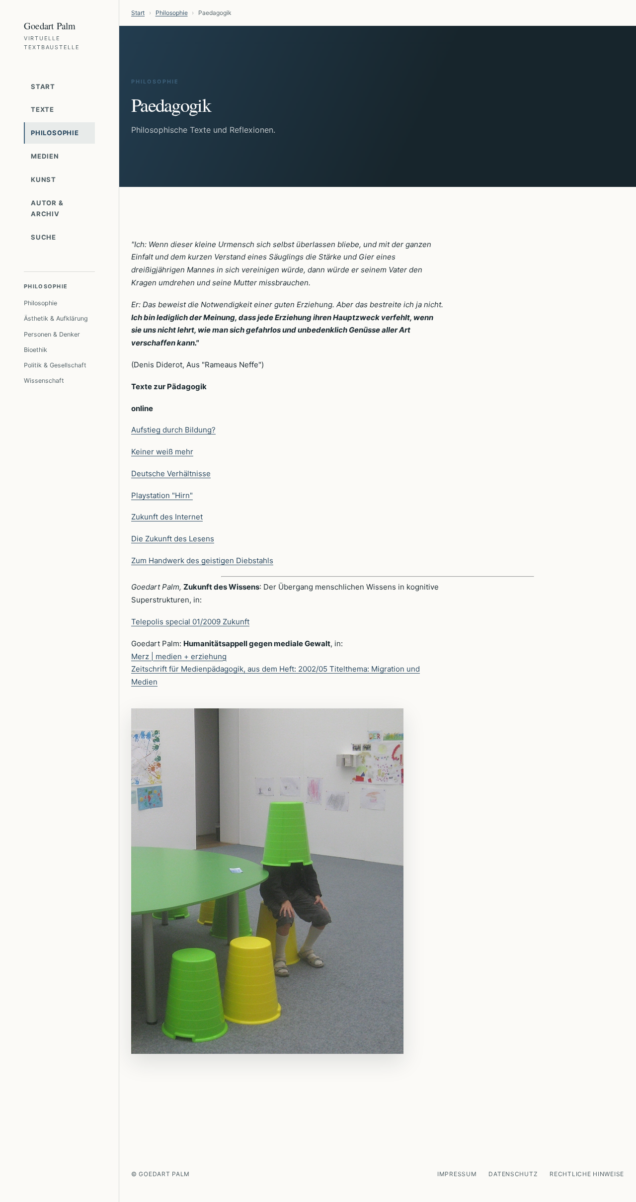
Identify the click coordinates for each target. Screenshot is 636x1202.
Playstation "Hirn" (162, 495)
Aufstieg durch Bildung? (173, 429)
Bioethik (35, 349)
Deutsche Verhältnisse (171, 473)
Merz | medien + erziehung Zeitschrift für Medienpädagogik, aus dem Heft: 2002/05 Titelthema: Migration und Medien (275, 669)
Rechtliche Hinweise (587, 1174)
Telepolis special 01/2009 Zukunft (190, 621)
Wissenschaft (44, 380)
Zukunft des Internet (167, 516)
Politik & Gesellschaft (55, 365)
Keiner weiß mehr (162, 451)
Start (43, 86)
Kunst (43, 179)
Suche (43, 237)
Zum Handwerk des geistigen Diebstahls (202, 560)
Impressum (457, 1174)
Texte (42, 109)
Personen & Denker (52, 334)
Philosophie (55, 133)
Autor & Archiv (47, 208)
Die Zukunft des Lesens (172, 538)
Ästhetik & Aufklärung (56, 318)
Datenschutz (513, 1174)
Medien (45, 156)
